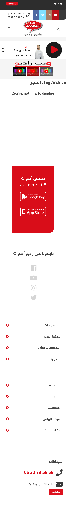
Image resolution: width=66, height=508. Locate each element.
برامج (57, 396)
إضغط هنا (56, 492)
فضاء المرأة (53, 430)
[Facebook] (36, 15)
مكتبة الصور (52, 336)
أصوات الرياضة (22, 50)
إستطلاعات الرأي (49, 347)
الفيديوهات (53, 325)
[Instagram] (49, 15)
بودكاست (54, 407)
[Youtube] (55, 15)
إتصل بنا (55, 359)
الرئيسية (55, 385)
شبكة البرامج (52, 419)
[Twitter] (42, 15)
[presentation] (2, 48)
